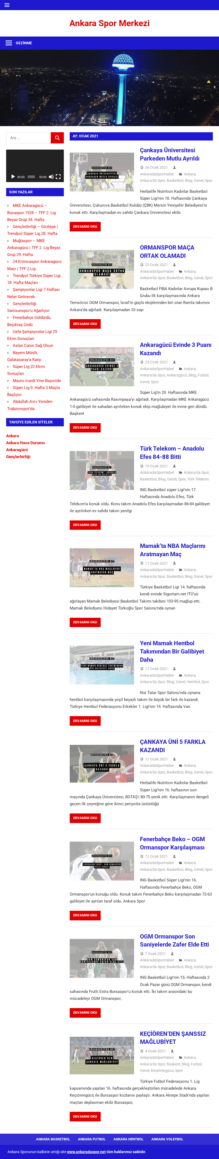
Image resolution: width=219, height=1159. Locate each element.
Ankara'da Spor (152, 180)
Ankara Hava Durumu (25, 442)
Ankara (190, 174)
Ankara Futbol (91, 1139)
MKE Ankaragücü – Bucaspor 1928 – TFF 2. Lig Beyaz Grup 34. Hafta (31, 212)
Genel (198, 180)
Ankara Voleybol (167, 1139)
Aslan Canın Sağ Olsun (33, 345)
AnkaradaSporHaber (157, 174)
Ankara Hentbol (128, 1139)
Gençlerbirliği (18, 456)
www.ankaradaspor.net (86, 1152)
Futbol (203, 375)
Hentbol (193, 682)
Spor (209, 180)
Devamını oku (85, 226)
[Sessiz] (51, 176)
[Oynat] (13, 176)
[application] (35, 166)
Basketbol (175, 180)
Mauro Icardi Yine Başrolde (37, 380)
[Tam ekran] (58, 176)
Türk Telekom (198, 479)
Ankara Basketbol (53, 1139)
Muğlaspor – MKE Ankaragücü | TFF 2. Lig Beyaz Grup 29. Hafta (33, 247)
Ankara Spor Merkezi (109, 23)
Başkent (173, 1064)
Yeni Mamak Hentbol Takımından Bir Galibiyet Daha (172, 651)
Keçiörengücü (162, 1070)
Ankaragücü (177, 375)
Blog (188, 180)
